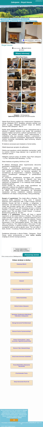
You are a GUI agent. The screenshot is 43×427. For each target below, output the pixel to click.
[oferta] (23, 40)
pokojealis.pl (39, 1)
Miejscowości (25, 19)
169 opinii (27, 116)
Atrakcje (23, 21)
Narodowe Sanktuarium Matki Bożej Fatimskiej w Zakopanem (21, 315)
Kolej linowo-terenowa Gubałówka (21, 356)
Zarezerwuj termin (31, 255)
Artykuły (33, 21)
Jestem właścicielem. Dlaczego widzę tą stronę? (21, 249)
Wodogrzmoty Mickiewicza (21, 272)
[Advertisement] (21, 406)
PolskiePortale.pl (11, 426)
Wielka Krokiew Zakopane (21, 306)
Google (25, 410)
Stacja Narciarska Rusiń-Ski (21, 381)
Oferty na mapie (16, 19)
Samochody (14, 21)
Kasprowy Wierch (21, 264)
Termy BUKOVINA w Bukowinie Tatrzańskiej (21, 365)
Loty (5, 21)
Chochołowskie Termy (22, 373)
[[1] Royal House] (21, 32)
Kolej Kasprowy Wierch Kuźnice (21, 289)
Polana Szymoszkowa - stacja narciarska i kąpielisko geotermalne (21, 340)
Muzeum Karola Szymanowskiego (21, 331)
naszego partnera (20, 236)
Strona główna (5, 19)
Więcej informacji (22, 53)
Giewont (21, 281)
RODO (20, 417)
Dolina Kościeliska (21, 297)
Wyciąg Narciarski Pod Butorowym (21, 323)
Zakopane (37, 23)
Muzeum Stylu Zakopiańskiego (21, 348)
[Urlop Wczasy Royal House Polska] (14, 68)
